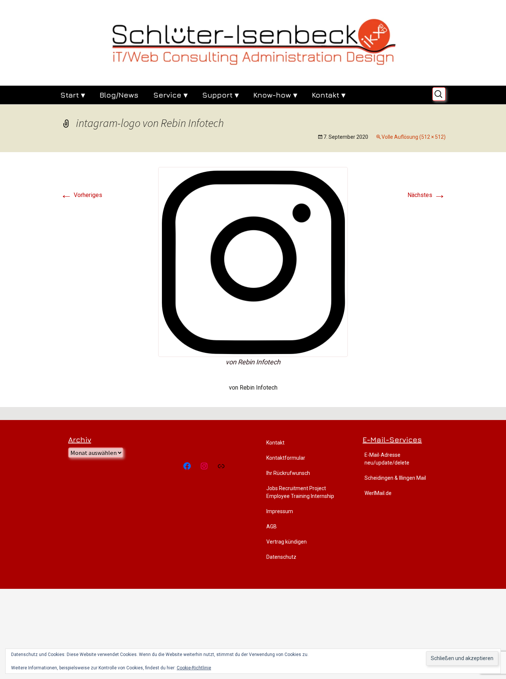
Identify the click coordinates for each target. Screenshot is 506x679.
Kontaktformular (285, 458)
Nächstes (426, 195)
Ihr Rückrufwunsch (288, 473)
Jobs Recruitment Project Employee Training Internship (300, 492)
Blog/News (119, 95)
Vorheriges (81, 195)
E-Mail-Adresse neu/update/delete (386, 459)
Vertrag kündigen (286, 542)
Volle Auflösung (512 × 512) (414, 137)
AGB (271, 526)
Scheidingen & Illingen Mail (395, 478)
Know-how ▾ (275, 95)
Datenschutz (281, 557)
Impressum (279, 511)
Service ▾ (170, 95)
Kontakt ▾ (328, 95)
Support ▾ (220, 95)
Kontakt (275, 443)
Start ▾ (72, 95)
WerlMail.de (378, 493)
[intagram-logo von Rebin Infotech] (253, 261)
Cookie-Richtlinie (194, 667)
